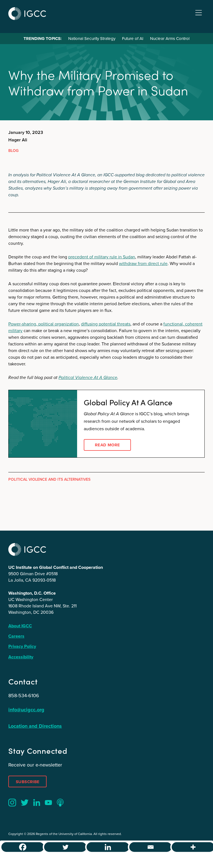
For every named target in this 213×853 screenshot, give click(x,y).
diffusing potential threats (105, 324)
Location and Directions (35, 726)
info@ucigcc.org (26, 709)
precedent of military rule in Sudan (101, 257)
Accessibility (20, 657)
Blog (13, 151)
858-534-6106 (23, 695)
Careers (16, 636)
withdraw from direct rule (143, 263)
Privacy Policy (22, 646)
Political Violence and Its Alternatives (49, 479)
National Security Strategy (91, 38)
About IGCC (20, 626)
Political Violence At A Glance (88, 377)
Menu (198, 13)
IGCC (27, 13)
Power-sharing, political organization (43, 324)
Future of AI (132, 38)
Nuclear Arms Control (169, 38)
